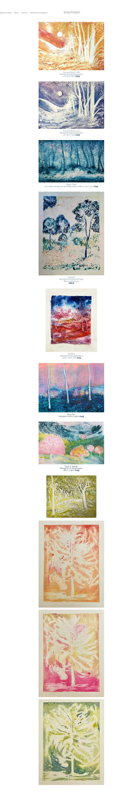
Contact (24, 12)
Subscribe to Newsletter (39, 12)
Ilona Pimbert (72, 12)
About (16, 12)
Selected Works (5, 12)
